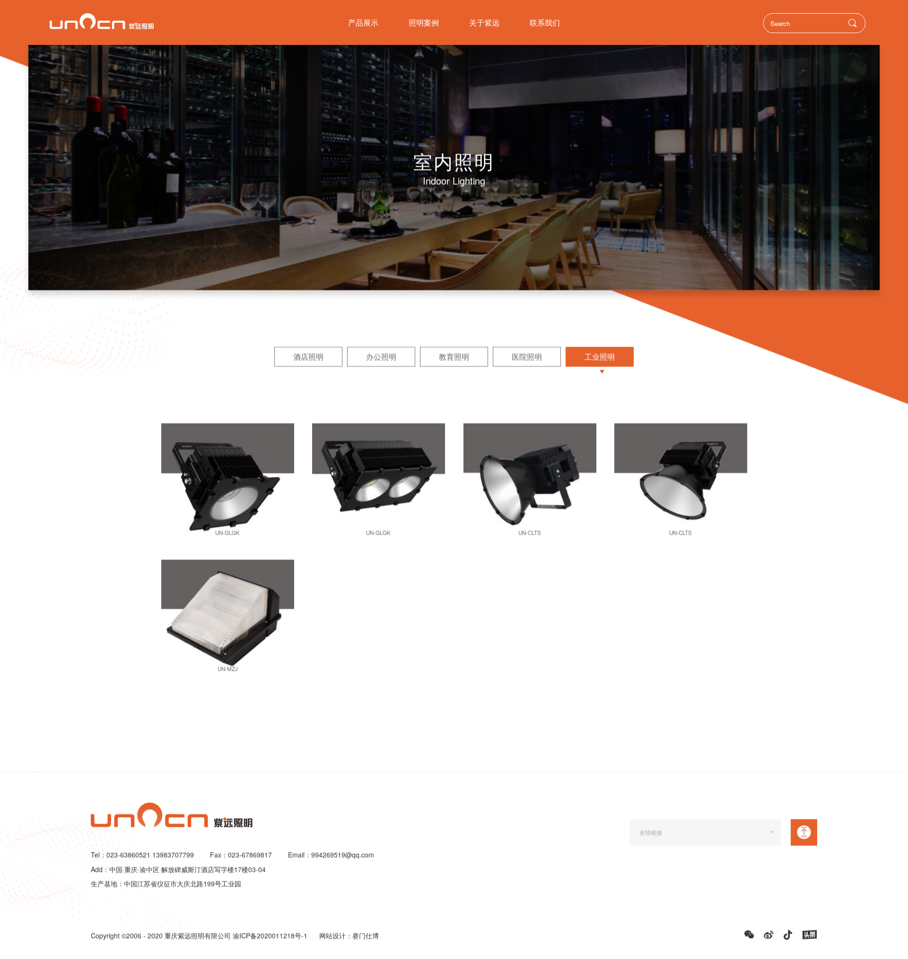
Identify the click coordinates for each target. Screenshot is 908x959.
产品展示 (363, 22)
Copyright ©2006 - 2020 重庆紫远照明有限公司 (162, 936)
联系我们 (545, 22)
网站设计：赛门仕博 (349, 936)
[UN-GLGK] (227, 482)
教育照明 (454, 356)
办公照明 (381, 356)
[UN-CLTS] (529, 482)
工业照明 (600, 356)
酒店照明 (308, 356)
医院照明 (527, 356)
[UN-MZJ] (227, 618)
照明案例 (424, 22)
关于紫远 (484, 22)
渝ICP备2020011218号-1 (270, 936)
